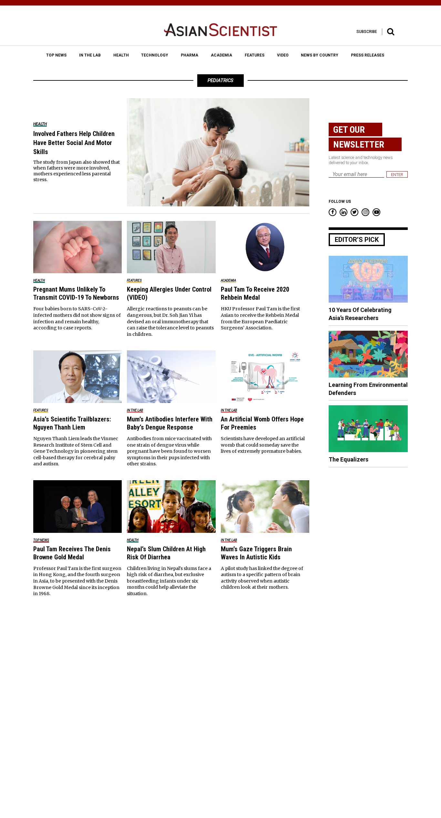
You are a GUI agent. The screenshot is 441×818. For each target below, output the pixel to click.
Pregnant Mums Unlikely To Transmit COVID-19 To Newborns (76, 293)
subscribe (366, 31)
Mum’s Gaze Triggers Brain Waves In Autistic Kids (256, 553)
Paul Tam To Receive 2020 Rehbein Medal (255, 293)
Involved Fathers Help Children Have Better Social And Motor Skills (74, 143)
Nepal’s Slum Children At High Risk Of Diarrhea (166, 553)
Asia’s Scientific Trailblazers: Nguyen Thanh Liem (72, 423)
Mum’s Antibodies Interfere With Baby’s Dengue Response (169, 423)
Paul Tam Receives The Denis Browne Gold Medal (72, 553)
